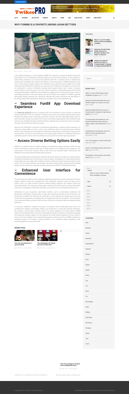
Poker (87, 307)
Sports (87, 333)
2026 (88, 168)
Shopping (88, 328)
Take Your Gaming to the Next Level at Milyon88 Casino (70, 364)
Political (88, 312)
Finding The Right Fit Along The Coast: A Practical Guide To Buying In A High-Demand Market (102, 63)
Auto (16, 18)
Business (25, 18)
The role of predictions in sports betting (22, 244)
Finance (45, 18)
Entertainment (90, 243)
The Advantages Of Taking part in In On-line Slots (46, 244)
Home (62, 18)
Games (88, 265)
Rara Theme (96, 390)
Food (87, 259)
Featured (88, 249)
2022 (88, 200)
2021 (88, 203)
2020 (88, 206)
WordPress (111, 390)
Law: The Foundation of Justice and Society (98, 140)
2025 (88, 191)
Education (35, 18)
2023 (88, 197)
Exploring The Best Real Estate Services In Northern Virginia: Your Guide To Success (102, 52)
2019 (88, 209)
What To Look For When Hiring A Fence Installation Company (103, 41)
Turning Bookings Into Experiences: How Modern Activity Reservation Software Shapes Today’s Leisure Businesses (97, 121)
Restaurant (89, 323)
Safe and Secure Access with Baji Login (68, 375)
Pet (86, 296)
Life (87, 286)
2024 (88, 194)
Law (69, 18)
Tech (87, 338)
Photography (89, 301)
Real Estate (78, 18)
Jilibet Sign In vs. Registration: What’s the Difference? (30, 375)
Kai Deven (29, 71)
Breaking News (20, 2)
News (87, 291)
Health (54, 18)
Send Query (97, 18)
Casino (88, 233)
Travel (87, 344)
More (88, 18)
